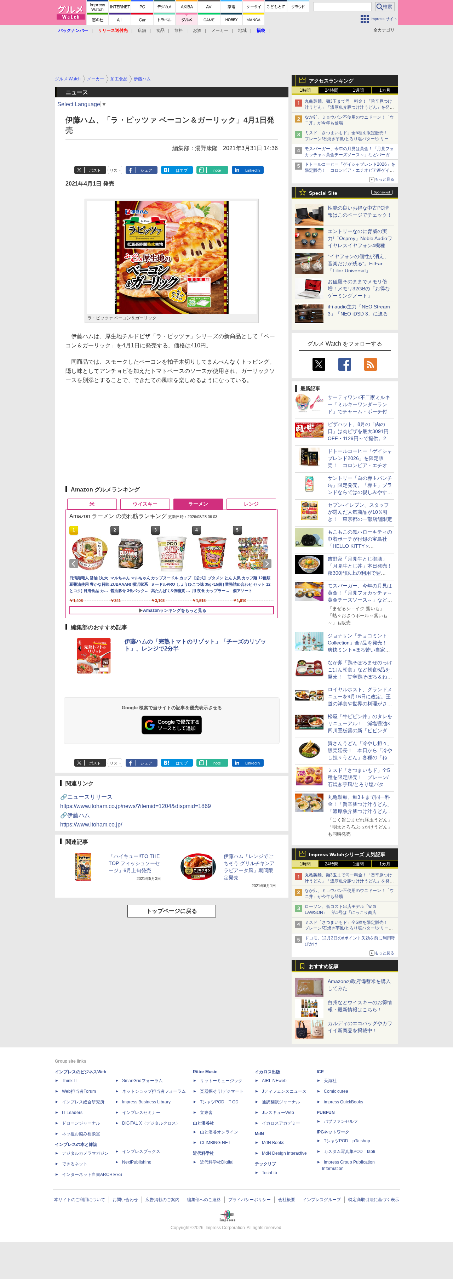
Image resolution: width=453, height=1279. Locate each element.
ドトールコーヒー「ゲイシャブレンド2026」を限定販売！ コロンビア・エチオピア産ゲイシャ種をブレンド (350, 170)
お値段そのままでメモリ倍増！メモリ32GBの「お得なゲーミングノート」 (359, 289)
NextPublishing (136, 1162)
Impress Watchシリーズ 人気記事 (347, 854)
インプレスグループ (322, 1199)
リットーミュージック (221, 1080)
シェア (146, 170)
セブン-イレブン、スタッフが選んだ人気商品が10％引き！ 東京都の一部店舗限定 (360, 512)
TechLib (269, 1172)
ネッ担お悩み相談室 (81, 1133)
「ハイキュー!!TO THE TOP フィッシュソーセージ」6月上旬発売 (134, 863)
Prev (75, 563)
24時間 (331, 90)
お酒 (197, 30)
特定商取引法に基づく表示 (373, 1199)
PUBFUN (326, 1112)
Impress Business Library (146, 1101)
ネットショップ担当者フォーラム (154, 1091)
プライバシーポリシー (249, 1199)
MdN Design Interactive (284, 1153)
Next (268, 563)
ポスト (95, 170)
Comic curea (336, 1091)
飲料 (178, 30)
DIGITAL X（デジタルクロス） (151, 1123)
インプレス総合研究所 (83, 1101)
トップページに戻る (171, 911)
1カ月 (384, 90)
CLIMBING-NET (215, 1142)
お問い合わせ (125, 1199)
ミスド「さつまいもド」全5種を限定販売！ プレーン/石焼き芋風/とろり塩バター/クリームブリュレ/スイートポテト (349, 138)
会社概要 (286, 1199)
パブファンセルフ (341, 1121)
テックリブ (265, 1163)
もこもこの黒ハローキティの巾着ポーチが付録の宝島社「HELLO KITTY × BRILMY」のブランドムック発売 (360, 546)
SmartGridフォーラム (142, 1080)
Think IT (69, 1080)
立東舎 (206, 1112)
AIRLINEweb (274, 1080)
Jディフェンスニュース (284, 1091)
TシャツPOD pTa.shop (347, 1140)
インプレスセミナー (141, 1112)
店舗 (142, 30)
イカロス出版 (267, 1071)
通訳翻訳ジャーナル (281, 1101)
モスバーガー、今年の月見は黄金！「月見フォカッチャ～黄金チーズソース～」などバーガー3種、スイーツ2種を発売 (349, 154)
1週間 (358, 90)
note (217, 170)
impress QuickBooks (343, 1101)
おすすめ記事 (324, 966)
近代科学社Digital (217, 1162)
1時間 (305, 90)
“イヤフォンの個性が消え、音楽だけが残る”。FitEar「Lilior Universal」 (358, 263)
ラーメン (198, 504)
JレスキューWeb (278, 1112)
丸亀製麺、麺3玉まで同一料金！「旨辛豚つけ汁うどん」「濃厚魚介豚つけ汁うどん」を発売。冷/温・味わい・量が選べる (348, 107)
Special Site (323, 193)
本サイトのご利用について (79, 1199)
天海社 (330, 1080)
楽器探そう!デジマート (221, 1091)
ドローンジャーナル (81, 1123)
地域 (242, 30)
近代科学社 (203, 1153)
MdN (259, 1133)
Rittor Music (205, 1071)
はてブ (182, 170)
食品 (160, 30)
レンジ (251, 504)
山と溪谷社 (203, 1123)
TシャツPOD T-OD (219, 1101)
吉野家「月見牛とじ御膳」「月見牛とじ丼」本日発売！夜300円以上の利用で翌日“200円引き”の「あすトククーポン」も (360, 573)
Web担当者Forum (79, 1091)
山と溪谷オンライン (219, 1132)
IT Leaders (72, 1112)
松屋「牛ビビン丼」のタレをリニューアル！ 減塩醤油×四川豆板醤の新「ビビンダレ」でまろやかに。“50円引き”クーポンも (360, 730)
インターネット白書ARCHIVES (92, 1174)
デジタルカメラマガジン (85, 1153)
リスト (115, 170)
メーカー (219, 30)
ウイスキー (145, 504)
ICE (320, 1071)
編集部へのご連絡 (204, 1199)
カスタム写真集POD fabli (349, 1151)
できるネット (74, 1163)
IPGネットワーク (333, 1132)
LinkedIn (252, 170)
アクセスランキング (331, 81)
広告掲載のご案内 (162, 1199)
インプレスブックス (141, 1151)
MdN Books (273, 1142)
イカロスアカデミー (281, 1123)
